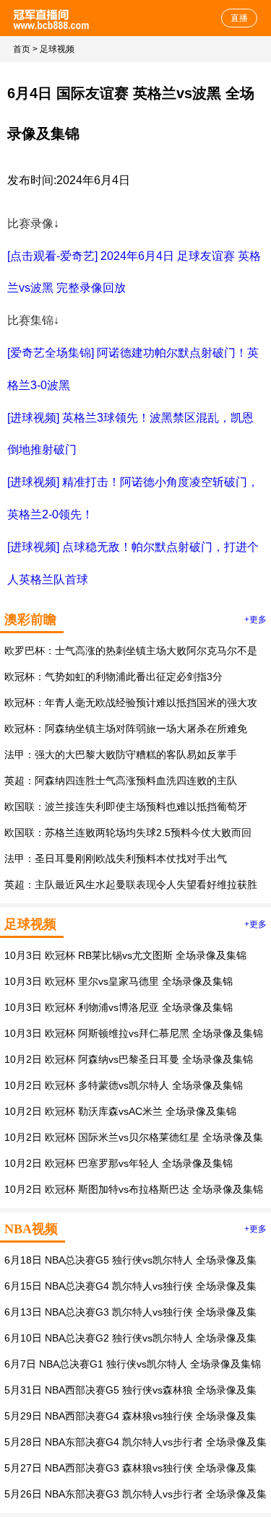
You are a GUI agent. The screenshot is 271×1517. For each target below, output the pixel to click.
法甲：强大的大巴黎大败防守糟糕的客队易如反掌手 (120, 754)
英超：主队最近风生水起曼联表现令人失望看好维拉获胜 (130, 884)
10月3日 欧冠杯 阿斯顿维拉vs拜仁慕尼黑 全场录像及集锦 (133, 1033)
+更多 (255, 619)
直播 (239, 18)
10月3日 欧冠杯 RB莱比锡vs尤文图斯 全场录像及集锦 (125, 955)
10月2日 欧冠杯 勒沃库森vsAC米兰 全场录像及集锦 (120, 1111)
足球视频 (57, 49)
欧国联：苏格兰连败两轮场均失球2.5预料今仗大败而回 (127, 832)
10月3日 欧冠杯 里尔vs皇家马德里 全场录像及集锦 (118, 981)
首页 (21, 49)
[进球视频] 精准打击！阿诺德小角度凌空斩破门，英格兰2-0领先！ (133, 498)
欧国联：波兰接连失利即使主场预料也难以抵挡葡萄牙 (125, 806)
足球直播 (52, 18)
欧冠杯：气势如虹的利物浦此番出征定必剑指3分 (113, 676)
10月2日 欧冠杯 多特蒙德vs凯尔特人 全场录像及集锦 (123, 1085)
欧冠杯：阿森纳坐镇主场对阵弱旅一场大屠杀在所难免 (125, 728)
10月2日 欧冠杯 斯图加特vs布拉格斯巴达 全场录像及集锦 (133, 1189)
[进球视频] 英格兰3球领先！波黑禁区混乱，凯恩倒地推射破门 (130, 434)
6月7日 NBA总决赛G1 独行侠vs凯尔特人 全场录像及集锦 (132, 1364)
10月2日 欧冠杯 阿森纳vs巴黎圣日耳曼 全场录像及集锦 (128, 1059)
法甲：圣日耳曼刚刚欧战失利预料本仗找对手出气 (115, 858)
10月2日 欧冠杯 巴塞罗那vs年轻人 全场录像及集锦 (118, 1163)
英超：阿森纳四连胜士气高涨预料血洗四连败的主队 (120, 780)
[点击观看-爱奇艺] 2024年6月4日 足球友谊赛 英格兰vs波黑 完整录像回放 (134, 272)
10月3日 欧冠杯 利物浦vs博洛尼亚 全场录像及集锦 (118, 1007)
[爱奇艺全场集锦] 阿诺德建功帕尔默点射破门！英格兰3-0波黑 (133, 369)
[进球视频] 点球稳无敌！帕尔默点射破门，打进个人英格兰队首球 (133, 563)
